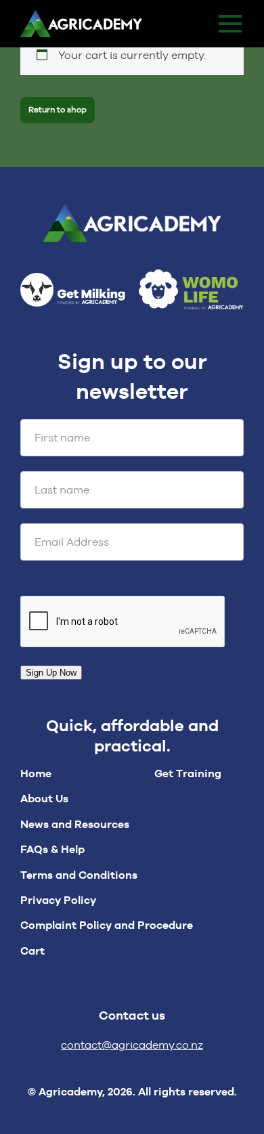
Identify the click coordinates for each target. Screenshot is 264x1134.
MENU (230, 23)
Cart (32, 950)
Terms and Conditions (78, 875)
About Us (44, 798)
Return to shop (57, 109)
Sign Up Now (51, 673)
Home (35, 773)
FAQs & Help (52, 849)
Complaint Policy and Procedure (106, 925)
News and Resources (74, 824)
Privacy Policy (58, 900)
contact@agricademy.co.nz (132, 1045)
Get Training (187, 773)
